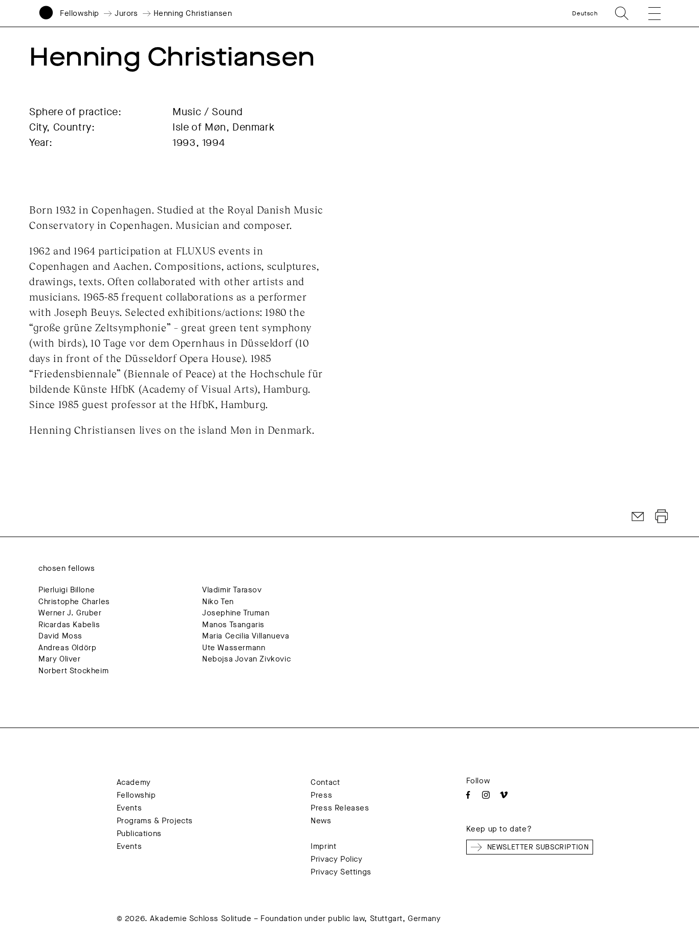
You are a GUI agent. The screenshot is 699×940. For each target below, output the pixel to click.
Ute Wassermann (233, 648)
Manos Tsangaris (233, 624)
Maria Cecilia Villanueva (245, 636)
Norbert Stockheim (73, 671)
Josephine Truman (236, 613)
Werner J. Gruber (70, 613)
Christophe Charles (74, 601)
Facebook (468, 795)
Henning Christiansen (193, 13)
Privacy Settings (341, 872)
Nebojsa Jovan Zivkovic (246, 659)
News (321, 821)
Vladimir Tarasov (232, 590)
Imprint (323, 846)
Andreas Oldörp (67, 648)
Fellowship (79, 13)
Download (661, 516)
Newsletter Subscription (538, 847)
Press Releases (340, 808)
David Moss (60, 636)
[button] (648, 13)
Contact (325, 782)
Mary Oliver (59, 659)
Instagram (486, 795)
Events (129, 808)
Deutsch (585, 13)
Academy (134, 782)
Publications (139, 833)
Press (321, 795)
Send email (638, 516)
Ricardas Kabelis (69, 624)
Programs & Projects (155, 821)
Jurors (126, 13)
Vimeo (504, 795)
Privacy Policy (336, 859)
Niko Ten (218, 601)
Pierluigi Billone (66, 590)
